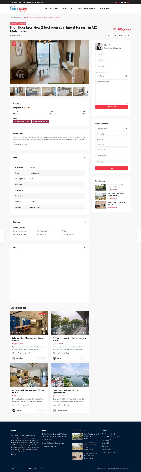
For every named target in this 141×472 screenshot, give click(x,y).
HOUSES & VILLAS (51, 9)
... (39, 349)
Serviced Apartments (109, 437)
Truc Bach (22, 385)
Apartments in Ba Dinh (40, 121)
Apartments (18, 17)
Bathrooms (100, 144)
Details (15, 157)
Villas (103, 443)
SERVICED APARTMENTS (86, 9)
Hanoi (13, 35)
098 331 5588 (17, 2)
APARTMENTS (68, 9)
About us (96, 469)
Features (16, 222)
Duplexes (105, 446)
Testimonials (111, 469)
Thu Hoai (59, 358)
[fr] (119, 2)
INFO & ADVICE (105, 9)
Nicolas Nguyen (62, 410)
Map (15, 247)
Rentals (13, 23)
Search (111, 168)
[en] (116, 2)
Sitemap (117, 469)
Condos (104, 449)
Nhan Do (107, 45)
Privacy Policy (124, 469)
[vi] (128, 2)
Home (12, 17)
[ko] (125, 2)
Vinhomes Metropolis (22, 121)
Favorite (119, 35)
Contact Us (103, 469)
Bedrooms (100, 139)
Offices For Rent (107, 452)
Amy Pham (19, 358)
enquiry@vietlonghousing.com (34, 2)
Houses (104, 440)
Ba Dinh (18, 35)
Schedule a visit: (100, 72)
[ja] (122, 2)
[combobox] (111, 129)
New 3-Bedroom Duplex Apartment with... (90, 445)
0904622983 (48, 440)
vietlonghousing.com (50, 446)
